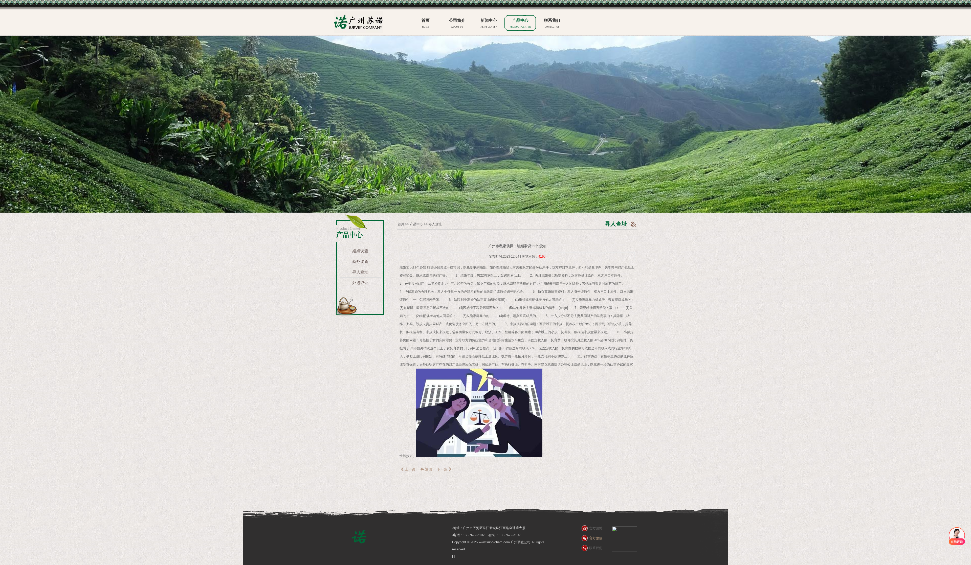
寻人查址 (360, 272)
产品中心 (520, 23)
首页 (426, 23)
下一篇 (442, 469)
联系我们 (552, 23)
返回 (428, 469)
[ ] (453, 556)
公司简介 (457, 23)
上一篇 (410, 469)
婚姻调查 (360, 251)
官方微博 (595, 528)
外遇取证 (360, 283)
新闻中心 (488, 23)
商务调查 (360, 261)
